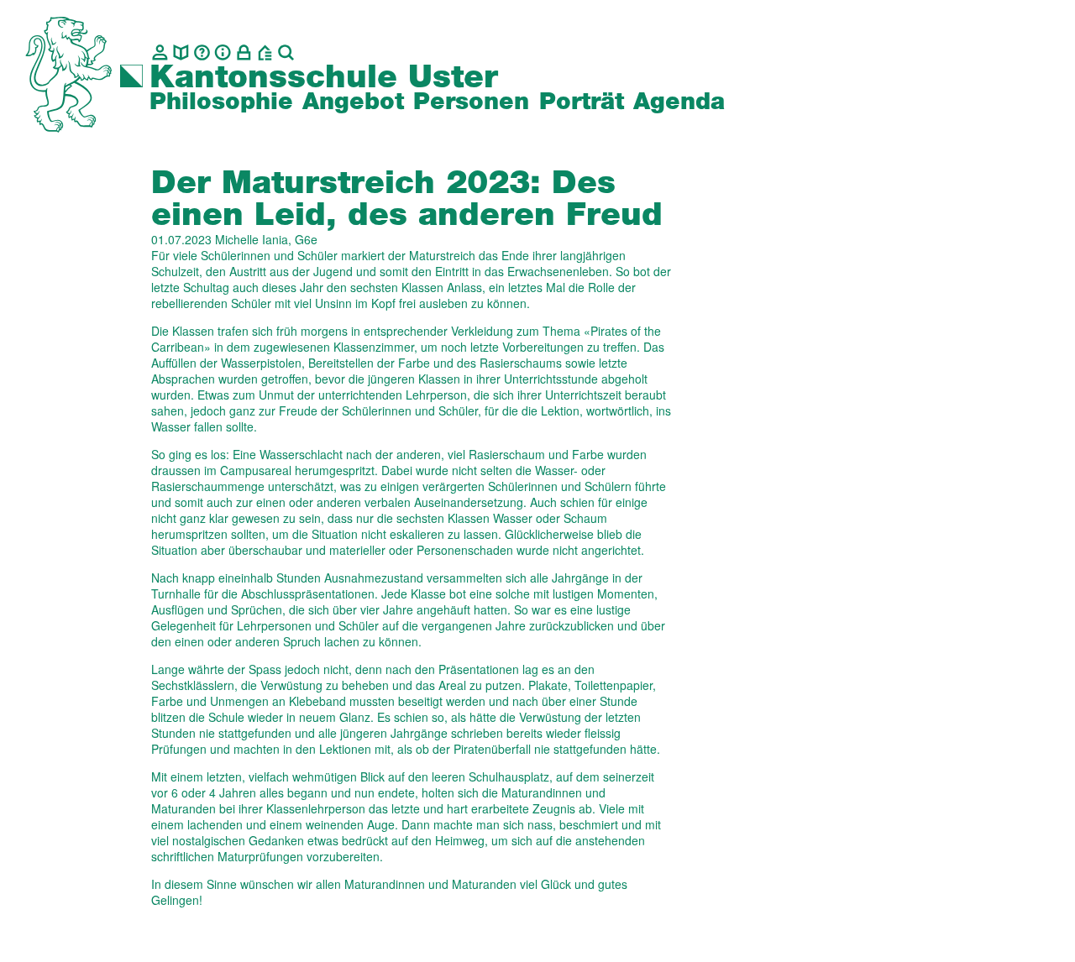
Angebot (353, 102)
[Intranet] (243, 52)
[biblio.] (180, 52)
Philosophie (221, 102)
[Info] (222, 52)
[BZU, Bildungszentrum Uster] (264, 52)
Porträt (581, 102)
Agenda (679, 102)
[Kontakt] (159, 52)
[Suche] (285, 52)
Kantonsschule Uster (323, 78)
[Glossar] (201, 52)
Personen (471, 102)
